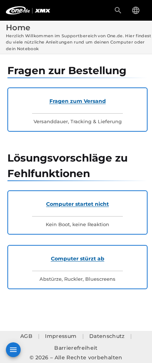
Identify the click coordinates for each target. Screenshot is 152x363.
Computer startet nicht (77, 204)
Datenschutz (107, 336)
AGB (26, 336)
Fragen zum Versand (77, 101)
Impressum (60, 336)
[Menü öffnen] (13, 349)
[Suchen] (118, 10)
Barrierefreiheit (76, 348)
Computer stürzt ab (77, 258)
